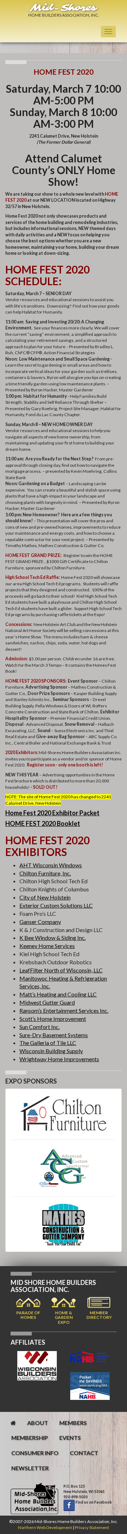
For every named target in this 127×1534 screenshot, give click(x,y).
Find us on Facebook (93, 1502)
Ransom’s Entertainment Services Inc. (63, 1010)
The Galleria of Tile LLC (47, 1042)
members (73, 1422)
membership (29, 1437)
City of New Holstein (45, 897)
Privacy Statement (92, 1527)
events (70, 1437)
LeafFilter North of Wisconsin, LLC (61, 970)
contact (84, 1452)
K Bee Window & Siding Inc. (52, 937)
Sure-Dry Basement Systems (53, 1035)
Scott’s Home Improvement (52, 1018)
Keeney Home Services (47, 945)
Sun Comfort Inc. (39, 1026)
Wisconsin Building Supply (51, 1050)
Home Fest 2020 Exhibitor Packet (52, 813)
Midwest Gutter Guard (47, 1002)
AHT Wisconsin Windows (50, 865)
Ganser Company (40, 921)
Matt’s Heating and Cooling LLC (58, 994)
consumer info (35, 1452)
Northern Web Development (45, 1527)
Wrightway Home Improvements (59, 1059)
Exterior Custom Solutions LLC (56, 905)
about (37, 1422)
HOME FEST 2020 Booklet (42, 823)
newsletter (30, 1468)
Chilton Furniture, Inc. (45, 873)
